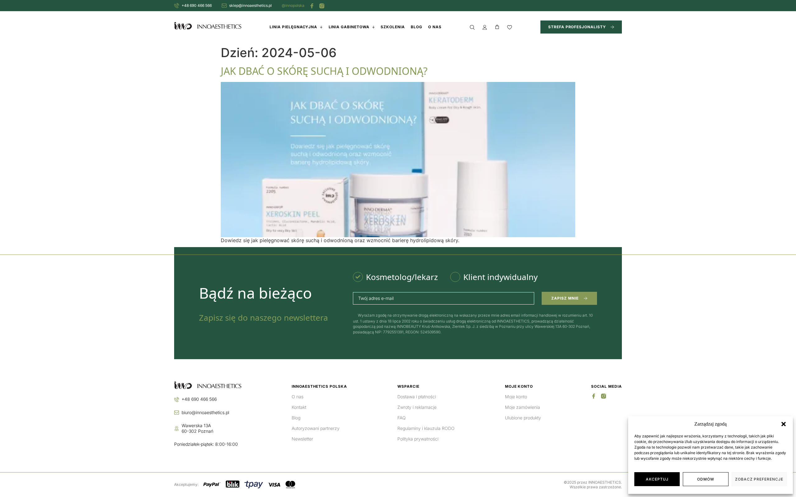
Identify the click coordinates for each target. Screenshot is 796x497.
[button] (783, 424)
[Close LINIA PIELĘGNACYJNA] (321, 27)
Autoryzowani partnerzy (316, 428)
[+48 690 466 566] (176, 5)
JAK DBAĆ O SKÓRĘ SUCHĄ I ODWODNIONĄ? (324, 71)
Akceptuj (657, 479)
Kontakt (299, 407)
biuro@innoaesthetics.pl (205, 412)
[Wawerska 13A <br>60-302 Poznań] (176, 428)
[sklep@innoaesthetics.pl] (224, 5)
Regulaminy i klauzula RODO (426, 428)
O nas (297, 396)
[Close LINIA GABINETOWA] (373, 27)
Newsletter (302, 438)
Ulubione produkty (523, 417)
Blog (296, 417)
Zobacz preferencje (759, 479)
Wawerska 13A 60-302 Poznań (197, 428)
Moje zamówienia (522, 407)
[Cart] (497, 27)
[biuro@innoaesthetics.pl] (176, 412)
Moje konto (516, 396)
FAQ (401, 417)
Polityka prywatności (417, 438)
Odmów (705, 479)
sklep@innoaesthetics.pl (250, 5)
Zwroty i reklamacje (417, 407)
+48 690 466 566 (197, 5)
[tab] (395, 277)
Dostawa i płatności (416, 396)
